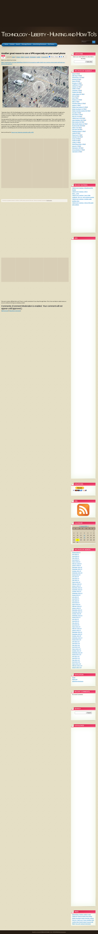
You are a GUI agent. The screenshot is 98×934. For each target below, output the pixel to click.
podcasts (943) (76, 136)
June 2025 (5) (75, 578)
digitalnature (63, 932)
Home (73, 677)
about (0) (74, 73)
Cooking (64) (75, 92)
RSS (78, 73)
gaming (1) (75, 105)
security (27, 57)
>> (88, 526)
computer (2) (75, 90)
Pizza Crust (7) (75, 135)
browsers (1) (75, 83)
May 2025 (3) (75, 580)
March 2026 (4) (76, 561)
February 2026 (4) (77, 563)
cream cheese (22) (77, 94)
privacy (18, 57)
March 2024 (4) (76, 604)
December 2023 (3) (77, 610)
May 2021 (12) (76, 660)
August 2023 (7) (76, 617)
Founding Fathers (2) (77, 103)
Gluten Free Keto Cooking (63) (79, 110)
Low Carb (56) (75, 129)
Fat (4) (74, 98)
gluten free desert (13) (78, 109)
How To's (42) (75, 116)
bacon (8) (74, 81)
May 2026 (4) (75, 558)
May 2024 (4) (75, 600)
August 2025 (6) (76, 574)
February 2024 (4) (77, 606)
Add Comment (5, 310)
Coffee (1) (74, 88)
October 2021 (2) (76, 650)
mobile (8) (74, 133)
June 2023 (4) (75, 621)
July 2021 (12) (76, 656)
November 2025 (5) (77, 569)
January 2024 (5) (76, 608)
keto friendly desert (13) (78, 124)
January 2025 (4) (76, 586)
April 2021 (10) (76, 662)
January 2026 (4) (76, 565)
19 (84, 537)
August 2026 (83, 526)
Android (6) (75, 79)
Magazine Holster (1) (77, 131)
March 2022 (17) (76, 649)
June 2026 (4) (75, 556)
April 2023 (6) (75, 624)
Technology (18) (76, 148)
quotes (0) (74, 140)
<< (79, 526)
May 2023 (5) (75, 623)
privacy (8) (75, 138)
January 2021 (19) (77, 667)
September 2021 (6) (77, 652)
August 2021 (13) (76, 654)
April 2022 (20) (76, 647)
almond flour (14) (76, 77)
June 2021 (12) (76, 658)
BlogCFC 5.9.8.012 (36, 932)
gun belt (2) (75, 112)
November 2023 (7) (77, 612)
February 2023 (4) (77, 628)
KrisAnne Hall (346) (77, 125)
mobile (38, 57)
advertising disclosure (77, 681)
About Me (74, 679)
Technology (33, 57)
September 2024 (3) (77, 593)
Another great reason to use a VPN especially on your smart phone (33, 53)
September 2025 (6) (77, 573)
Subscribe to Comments (14, 310)
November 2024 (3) (77, 589)
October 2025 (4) (76, 571)
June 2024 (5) (75, 599)
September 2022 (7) (77, 638)
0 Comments (44, 57)
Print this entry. (49, 200)
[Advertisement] (49, 13)
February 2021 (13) (77, 665)
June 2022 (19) (76, 643)
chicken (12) (75, 86)
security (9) (75, 146)
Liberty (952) (75, 127)
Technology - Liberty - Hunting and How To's (48, 34)
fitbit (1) (74, 101)
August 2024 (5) (76, 595)
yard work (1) (75, 151)
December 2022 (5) (77, 632)
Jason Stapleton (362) (77, 120)
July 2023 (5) (75, 619)
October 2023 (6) (76, 613)
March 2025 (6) (76, 582)
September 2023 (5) (77, 615)
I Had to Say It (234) (77, 118)
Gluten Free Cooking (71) (78, 107)
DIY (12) (74, 96)
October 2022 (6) (76, 636)
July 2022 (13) (76, 641)
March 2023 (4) (76, 626)
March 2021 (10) (76, 663)
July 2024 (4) (75, 597)
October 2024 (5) (76, 591)
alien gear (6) (75, 75)
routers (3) (75, 142)
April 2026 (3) (75, 560)
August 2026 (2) (76, 552)
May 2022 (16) (76, 645)
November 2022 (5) (77, 634)
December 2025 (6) (77, 567)
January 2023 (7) (76, 630)
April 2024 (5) (75, 602)
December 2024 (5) (77, 587)
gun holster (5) (76, 114)
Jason (13, 57)
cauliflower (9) (76, 85)
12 (84, 535)
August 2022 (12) (76, 639)
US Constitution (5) (77, 149)
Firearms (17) (75, 99)
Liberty (22, 57)
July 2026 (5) (75, 554)
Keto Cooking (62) (76, 122)
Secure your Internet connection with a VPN (22, 132)
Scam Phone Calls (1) (77, 144)
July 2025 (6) (75, 576)
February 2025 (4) (77, 584)
